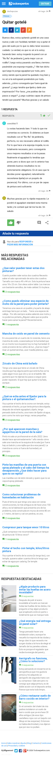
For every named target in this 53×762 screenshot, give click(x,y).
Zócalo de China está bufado (19, 363)
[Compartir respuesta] (46, 222)
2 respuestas (12, 354)
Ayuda (23, 743)
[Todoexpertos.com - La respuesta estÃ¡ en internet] (19, 3)
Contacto (36, 743)
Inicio (3, 743)
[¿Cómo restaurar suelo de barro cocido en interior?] (26, 711)
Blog (29, 743)
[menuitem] (11, 30)
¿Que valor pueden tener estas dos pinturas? (23, 269)
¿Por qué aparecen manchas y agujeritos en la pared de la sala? (22, 430)
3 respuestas (12, 291)
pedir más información (20, 244)
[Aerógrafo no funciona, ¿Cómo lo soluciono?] (26, 674)
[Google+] (24, 750)
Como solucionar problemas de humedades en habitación (21, 496)
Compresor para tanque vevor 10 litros (25, 527)
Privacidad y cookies (16, 746)
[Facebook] (20, 750)
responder (25, 241)
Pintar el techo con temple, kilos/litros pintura (25, 550)
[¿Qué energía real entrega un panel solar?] (26, 636)
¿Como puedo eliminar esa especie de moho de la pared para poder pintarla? (25, 302)
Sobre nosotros (13, 743)
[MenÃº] (3, 4)
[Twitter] (16, 750)
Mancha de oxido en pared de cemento (26, 333)
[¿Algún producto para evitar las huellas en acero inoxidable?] (26, 601)
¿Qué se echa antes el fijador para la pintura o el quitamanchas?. (24, 398)
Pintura (6, 16)
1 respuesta (12, 324)
